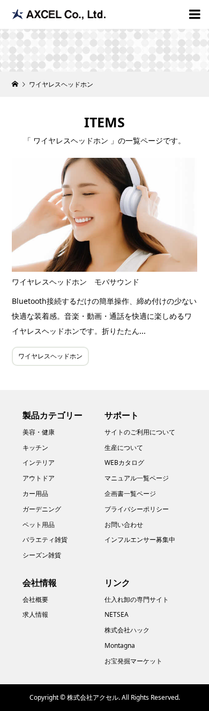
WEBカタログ (124, 462)
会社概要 (35, 599)
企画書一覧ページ (130, 493)
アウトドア (39, 478)
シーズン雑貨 (42, 555)
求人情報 (35, 614)
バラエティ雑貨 (45, 539)
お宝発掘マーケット (133, 661)
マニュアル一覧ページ (136, 478)
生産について (123, 447)
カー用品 (35, 493)
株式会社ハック (127, 629)
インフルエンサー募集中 (139, 539)
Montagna (119, 645)
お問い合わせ (123, 524)
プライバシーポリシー (136, 509)
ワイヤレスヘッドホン (50, 356)
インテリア (39, 462)
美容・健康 (39, 432)
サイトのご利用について (139, 432)
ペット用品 (39, 524)
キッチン (35, 447)
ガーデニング (42, 509)
